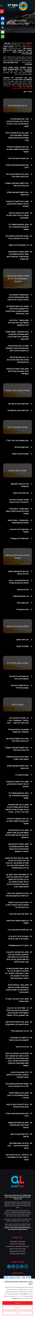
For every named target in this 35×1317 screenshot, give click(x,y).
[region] (17, 1298)
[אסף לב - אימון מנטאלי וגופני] (17, 5)
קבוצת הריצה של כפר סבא (17, 1249)
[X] (2, 27)
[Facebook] (2, 18)
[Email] (2, 32)
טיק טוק (7, 43)
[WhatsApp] (2, 36)
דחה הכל (17, 1313)
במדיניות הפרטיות (20, 1296)
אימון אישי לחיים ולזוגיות (17, 1244)
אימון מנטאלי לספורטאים (17, 1241)
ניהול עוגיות (17, 1308)
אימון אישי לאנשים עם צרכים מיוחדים (17, 1246)
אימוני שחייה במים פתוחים (17, 1251)
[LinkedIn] (2, 23)
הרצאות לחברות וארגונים (17, 1254)
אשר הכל (17, 1303)
